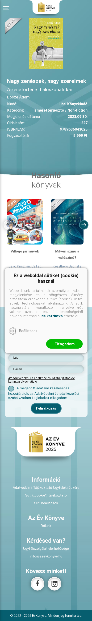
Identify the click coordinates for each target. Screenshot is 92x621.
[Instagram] (54, 584)
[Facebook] (37, 584)
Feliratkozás (46, 408)
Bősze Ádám (18, 97)
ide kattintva (52, 316)
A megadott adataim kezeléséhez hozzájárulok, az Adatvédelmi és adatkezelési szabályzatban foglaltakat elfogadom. (43, 393)
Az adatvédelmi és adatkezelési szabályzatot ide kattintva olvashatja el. (41, 379)
